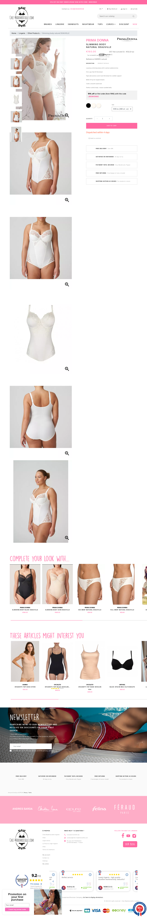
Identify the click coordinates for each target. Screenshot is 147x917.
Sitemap (45, 861)
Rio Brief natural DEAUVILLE (89, 610)
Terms (30, 792)
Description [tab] (90, 63)
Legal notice (46, 841)
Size (113, 105)
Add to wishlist (95, 138)
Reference (90, 59)
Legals (137, 901)
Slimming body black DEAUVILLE (25, 610)
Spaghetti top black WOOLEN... (57, 687)
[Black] (88, 107)
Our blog (130, 844)
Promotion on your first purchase (17, 897)
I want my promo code (17, 909)
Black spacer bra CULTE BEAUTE (122, 687)
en (100, 9)
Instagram (134, 836)
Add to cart (112, 126)
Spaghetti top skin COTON (25, 687)
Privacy (26, 792)
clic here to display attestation (93, 897)
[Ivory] (93, 107)
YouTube (128, 836)
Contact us (45, 858)
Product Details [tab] (103, 63)
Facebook (123, 835)
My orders (45, 864)
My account (46, 855)
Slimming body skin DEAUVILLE (57, 610)
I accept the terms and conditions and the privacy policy (33, 751)
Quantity (89, 119)
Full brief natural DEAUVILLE (122, 610)
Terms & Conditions (48, 850)
